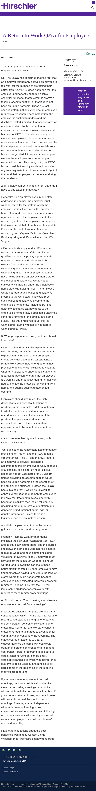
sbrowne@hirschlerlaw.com (77, 80)
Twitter (14, 750)
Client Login (8, 767)
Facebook (20, 750)
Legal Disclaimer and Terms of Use (35, 784)
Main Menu (93, 2)
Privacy (56, 784)
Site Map (65, 784)
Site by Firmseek (77, 786)
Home (4, 784)
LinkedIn (9, 750)
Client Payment (10, 771)
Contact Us (13, 784)
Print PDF (93, 53)
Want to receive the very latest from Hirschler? (84, 101)
